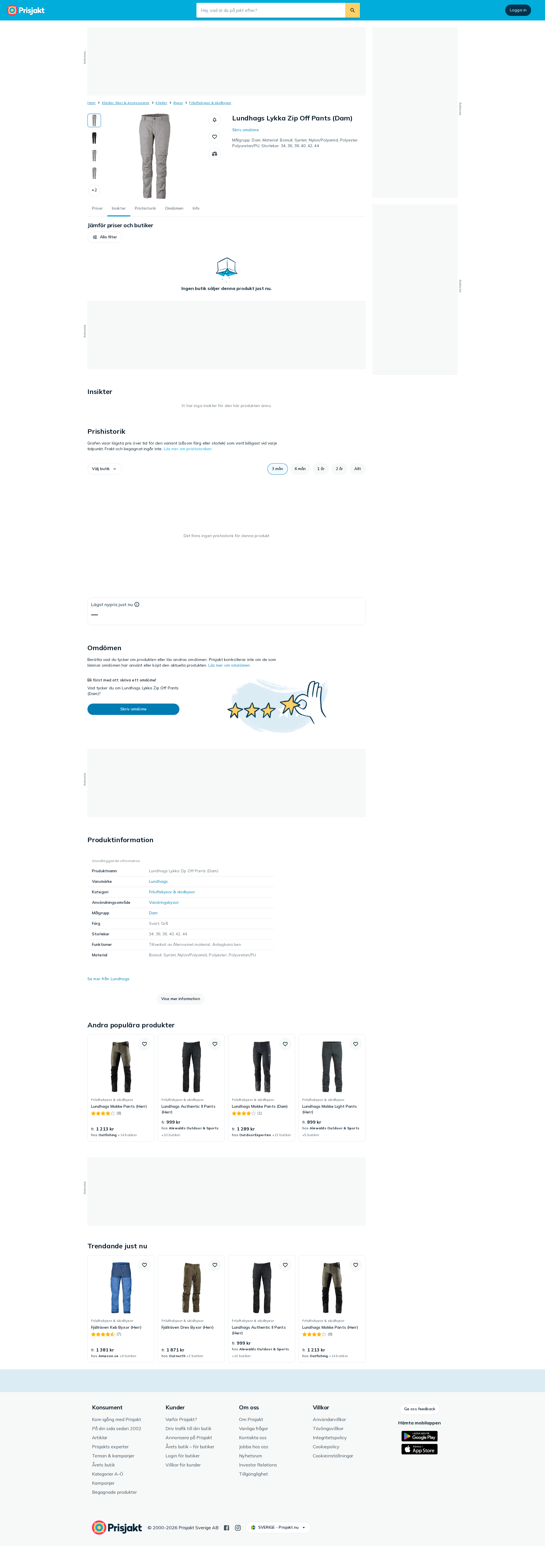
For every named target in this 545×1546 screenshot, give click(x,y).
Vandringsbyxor (164, 902)
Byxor (178, 103)
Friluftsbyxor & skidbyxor (210, 103)
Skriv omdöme (245, 129)
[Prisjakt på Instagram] (237, 1527)
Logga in (518, 9)
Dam (153, 912)
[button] (94, 190)
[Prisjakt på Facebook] (226, 1527)
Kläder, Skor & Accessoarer (125, 103)
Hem (91, 103)
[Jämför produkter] (214, 154)
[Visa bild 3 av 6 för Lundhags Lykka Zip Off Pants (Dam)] (94, 155)
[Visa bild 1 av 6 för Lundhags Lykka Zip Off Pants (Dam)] (94, 120)
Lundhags (158, 881)
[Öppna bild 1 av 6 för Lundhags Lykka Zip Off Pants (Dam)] (154, 156)
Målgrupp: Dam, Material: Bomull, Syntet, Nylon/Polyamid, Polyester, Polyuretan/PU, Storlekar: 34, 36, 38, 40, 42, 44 (295, 142)
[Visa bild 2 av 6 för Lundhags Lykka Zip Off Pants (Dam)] (94, 138)
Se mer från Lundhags (108, 978)
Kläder (161, 103)
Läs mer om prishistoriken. (188, 448)
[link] (120, 1088)
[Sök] (352, 10)
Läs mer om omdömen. (229, 665)
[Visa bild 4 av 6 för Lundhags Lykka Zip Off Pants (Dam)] (94, 173)
